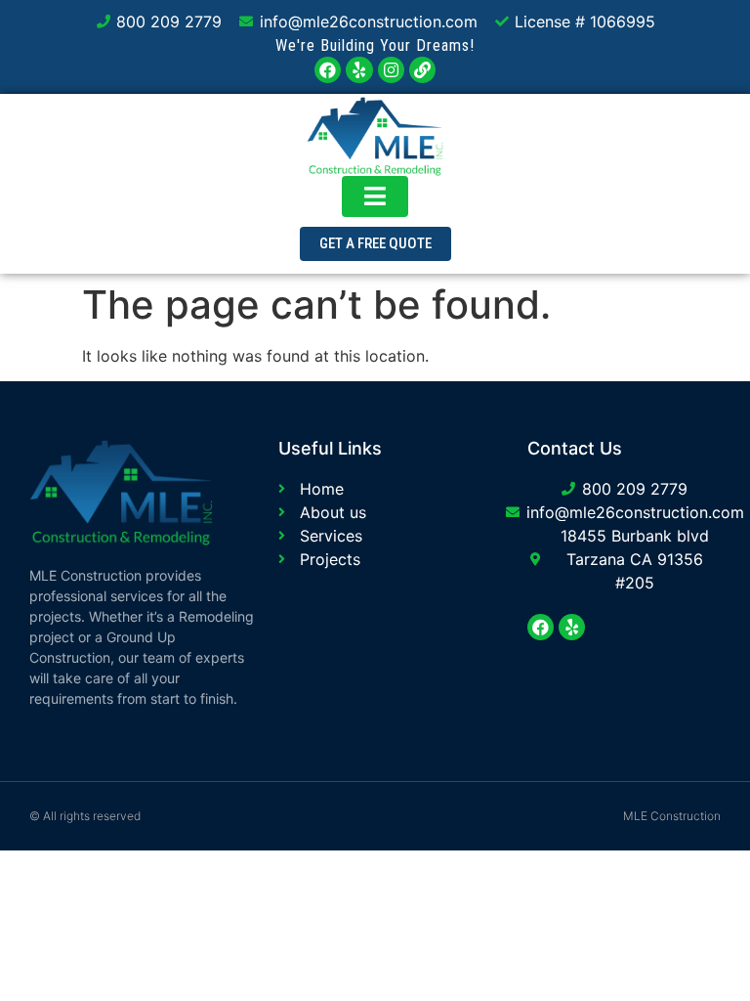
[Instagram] (391, 70)
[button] (375, 244)
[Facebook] (327, 70)
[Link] (422, 70)
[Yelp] (359, 70)
